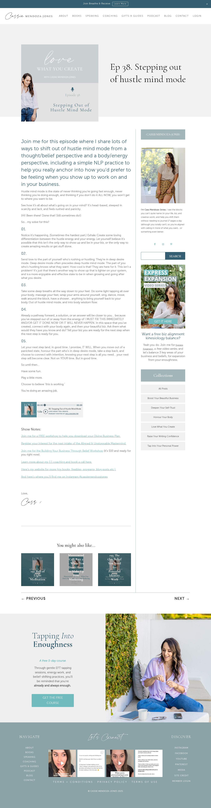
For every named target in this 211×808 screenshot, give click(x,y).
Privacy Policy (112, 782)
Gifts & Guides (132, 16)
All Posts (163, 389)
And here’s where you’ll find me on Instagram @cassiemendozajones (64, 476)
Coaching (110, 16)
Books (77, 16)
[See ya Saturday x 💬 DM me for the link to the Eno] (91, 763)
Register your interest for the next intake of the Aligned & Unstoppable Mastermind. (73, 443)
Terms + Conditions (73, 782)
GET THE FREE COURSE (53, 700)
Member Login (181, 781)
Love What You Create (163, 427)
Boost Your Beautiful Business (163, 398)
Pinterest (181, 764)
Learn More (120, 4)
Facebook (181, 753)
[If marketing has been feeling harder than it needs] (148, 763)
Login (197, 16)
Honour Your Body (163, 417)
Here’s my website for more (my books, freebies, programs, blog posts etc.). (68, 469)
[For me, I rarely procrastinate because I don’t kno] (120, 763)
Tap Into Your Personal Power (163, 446)
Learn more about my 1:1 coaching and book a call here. (56, 462)
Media (181, 770)
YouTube (181, 759)
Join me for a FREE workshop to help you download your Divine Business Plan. (70, 436)
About (63, 16)
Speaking (92, 16)
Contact (182, 16)
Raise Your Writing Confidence (163, 436)
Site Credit (181, 776)
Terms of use (145, 782)
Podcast (153, 16)
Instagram (181, 748)
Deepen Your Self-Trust (163, 408)
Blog (168, 16)
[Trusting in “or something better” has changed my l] (62, 763)
